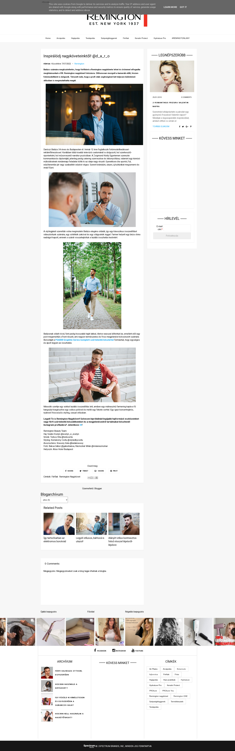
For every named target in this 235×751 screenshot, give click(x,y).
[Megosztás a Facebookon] (96, 477)
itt (81, 425)
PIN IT (115, 471)
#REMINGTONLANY (181, 38)
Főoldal (46, 2)
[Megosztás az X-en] (94, 477)
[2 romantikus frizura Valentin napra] (172, 76)
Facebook (101, 651)
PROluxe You (168, 691)
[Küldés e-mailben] (89, 477)
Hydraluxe (185, 680)
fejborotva (153, 674)
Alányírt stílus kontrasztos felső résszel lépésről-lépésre (122, 541)
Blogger (98, 488)
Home (48, 38)
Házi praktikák (169, 680)
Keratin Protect (141, 38)
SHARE (70, 471)
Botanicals (181, 669)
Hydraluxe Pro (160, 38)
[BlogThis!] (91, 477)
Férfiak (126, 38)
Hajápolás (75, 38)
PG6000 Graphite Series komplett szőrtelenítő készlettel (84, 340)
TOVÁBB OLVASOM (161, 126)
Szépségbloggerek (109, 38)
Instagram (121, 651)
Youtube (139, 651)
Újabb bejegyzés (49, 611)
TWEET (85, 471)
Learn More (170, 7)
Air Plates (153, 669)
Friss (177, 674)
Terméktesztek (177, 701)
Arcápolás (61, 38)
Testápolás (90, 38)
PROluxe (153, 691)
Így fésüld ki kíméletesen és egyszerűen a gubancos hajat (70, 701)
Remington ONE (181, 696)
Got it (183, 7)
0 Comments (186, 97)
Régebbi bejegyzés (134, 611)
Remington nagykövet (69, 476)
